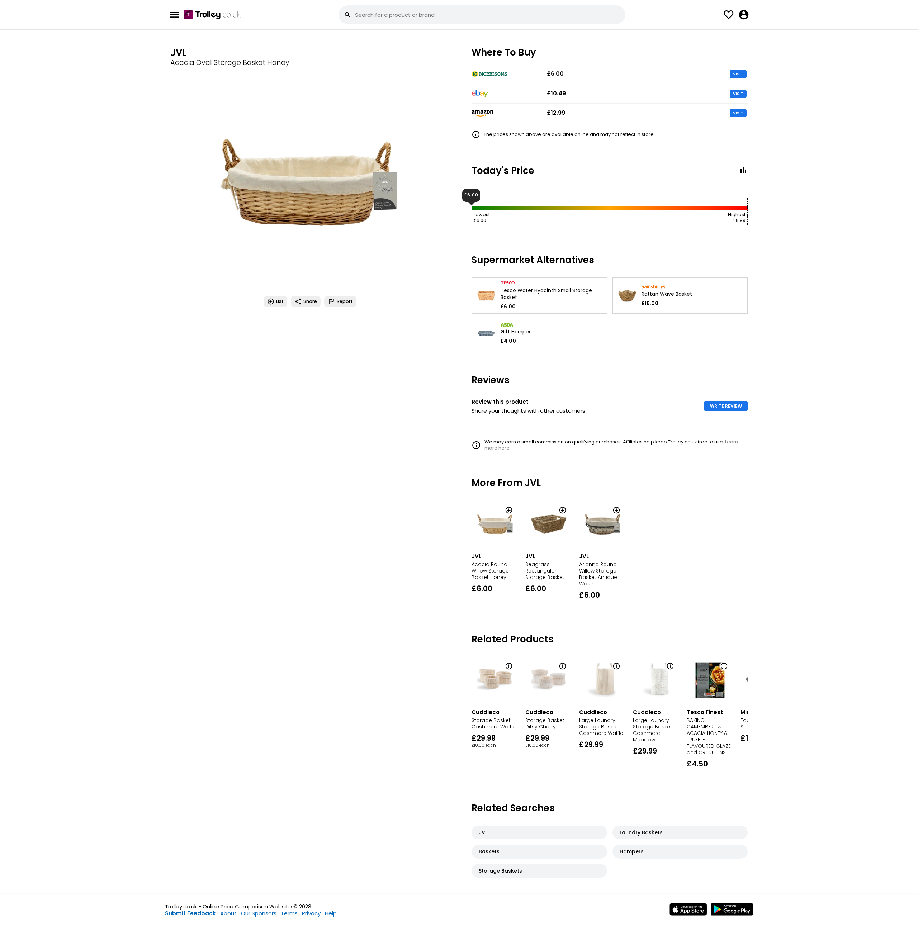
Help (331, 913)
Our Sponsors (258, 913)
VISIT (738, 74)
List (280, 301)
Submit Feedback (190, 913)
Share (310, 301)
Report (345, 301)
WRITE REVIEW (726, 406)
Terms (289, 913)
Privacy (311, 913)
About (228, 913)
